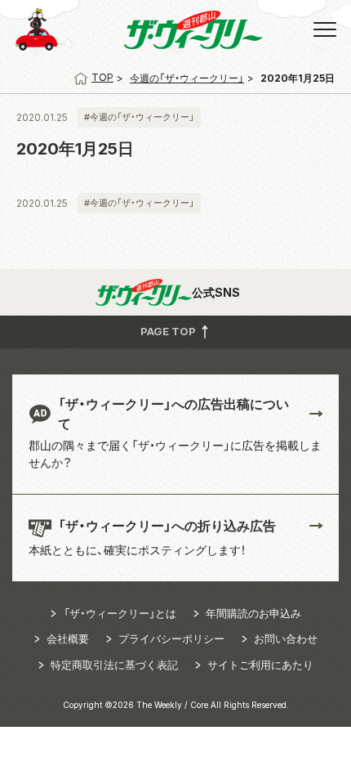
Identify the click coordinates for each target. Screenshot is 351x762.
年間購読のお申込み (253, 613)
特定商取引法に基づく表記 (114, 664)
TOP (102, 77)
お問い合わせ (286, 638)
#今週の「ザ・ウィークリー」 (139, 117)
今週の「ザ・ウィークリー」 (187, 78)
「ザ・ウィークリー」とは (120, 613)
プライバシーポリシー (171, 638)
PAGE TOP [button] (169, 330)
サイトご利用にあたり (260, 664)
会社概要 (68, 638)
